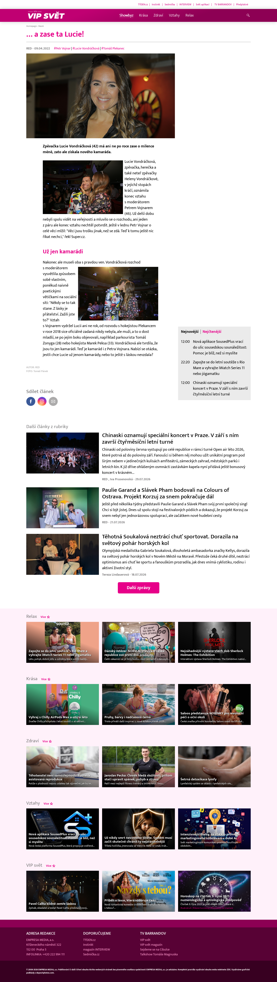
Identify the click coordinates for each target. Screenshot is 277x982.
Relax (189, 15)
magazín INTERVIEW (96, 949)
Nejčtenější (212, 331)
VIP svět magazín (151, 945)
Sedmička (170, 4)
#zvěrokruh (186, 908)
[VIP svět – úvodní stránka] (46, 15)
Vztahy (174, 15)
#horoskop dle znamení (222, 908)
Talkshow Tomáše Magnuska (159, 954)
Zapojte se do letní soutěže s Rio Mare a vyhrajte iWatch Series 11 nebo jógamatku (219, 368)
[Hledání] (249, 15)
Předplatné (242, 4)
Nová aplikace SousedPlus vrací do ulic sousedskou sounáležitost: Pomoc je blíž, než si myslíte (220, 347)
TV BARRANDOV (223, 4)
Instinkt (156, 4)
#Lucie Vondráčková (86, 48)
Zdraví (158, 15)
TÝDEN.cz (143, 4)
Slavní (41, 26)
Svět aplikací (202, 4)
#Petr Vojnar (62, 48)
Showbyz (126, 15)
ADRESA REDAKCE (40, 933)
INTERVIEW (185, 4)
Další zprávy (138, 587)
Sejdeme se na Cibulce (155, 949)
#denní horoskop (201, 908)
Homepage (31, 26)
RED (29, 48)
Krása (143, 15)
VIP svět (145, 940)
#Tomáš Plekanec (112, 48)
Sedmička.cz (91, 954)
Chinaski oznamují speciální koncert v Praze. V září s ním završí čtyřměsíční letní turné (220, 388)
